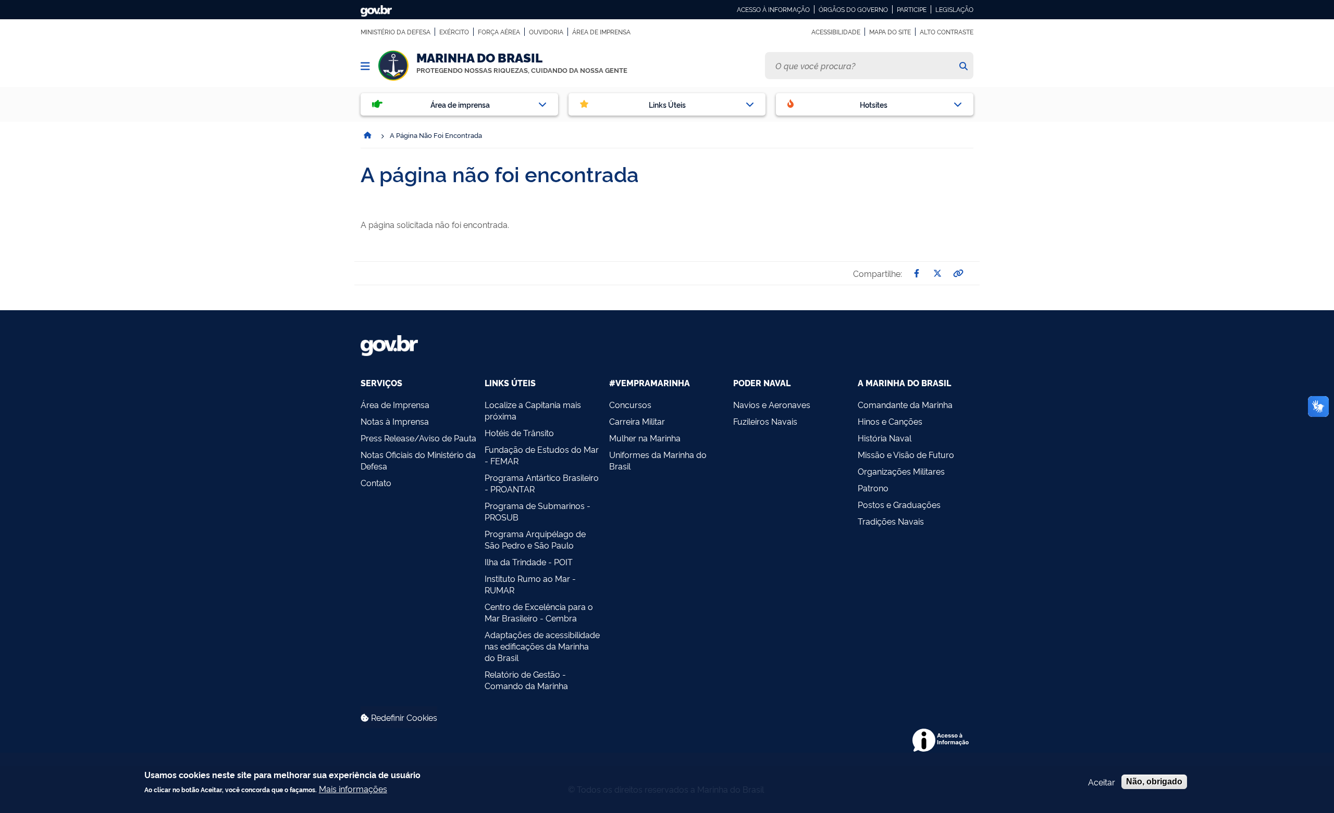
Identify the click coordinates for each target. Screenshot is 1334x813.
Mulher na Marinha (645, 437)
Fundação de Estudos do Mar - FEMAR (542, 454)
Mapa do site (890, 32)
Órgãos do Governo (853, 9)
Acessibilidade (835, 32)
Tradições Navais (891, 521)
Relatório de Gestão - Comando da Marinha (526, 679)
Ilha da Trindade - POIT (529, 561)
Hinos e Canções (890, 421)
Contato (376, 482)
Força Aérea (499, 32)
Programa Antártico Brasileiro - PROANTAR (542, 483)
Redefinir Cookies (403, 717)
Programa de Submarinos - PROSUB (537, 511)
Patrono (873, 487)
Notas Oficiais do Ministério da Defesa (418, 460)
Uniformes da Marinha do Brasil (658, 460)
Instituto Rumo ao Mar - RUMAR (530, 584)
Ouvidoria (546, 32)
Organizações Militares (901, 471)
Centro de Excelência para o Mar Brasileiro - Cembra (539, 612)
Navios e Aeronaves (771, 404)
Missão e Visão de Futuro (906, 454)
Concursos (630, 404)
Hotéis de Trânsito (519, 432)
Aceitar (1101, 781)
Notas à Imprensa (395, 421)
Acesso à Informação (773, 9)
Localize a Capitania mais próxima (533, 410)
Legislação (954, 9)
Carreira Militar (637, 421)
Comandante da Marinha (905, 404)
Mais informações (353, 788)
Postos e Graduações (899, 504)
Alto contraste (946, 32)
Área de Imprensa (601, 32)
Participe (912, 9)
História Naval (884, 437)
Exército (454, 32)
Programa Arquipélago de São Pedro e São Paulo (535, 539)
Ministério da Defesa (395, 32)
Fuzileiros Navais (765, 421)
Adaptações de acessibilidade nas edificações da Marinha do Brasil (542, 646)
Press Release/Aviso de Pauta (418, 437)
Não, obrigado (1154, 781)
